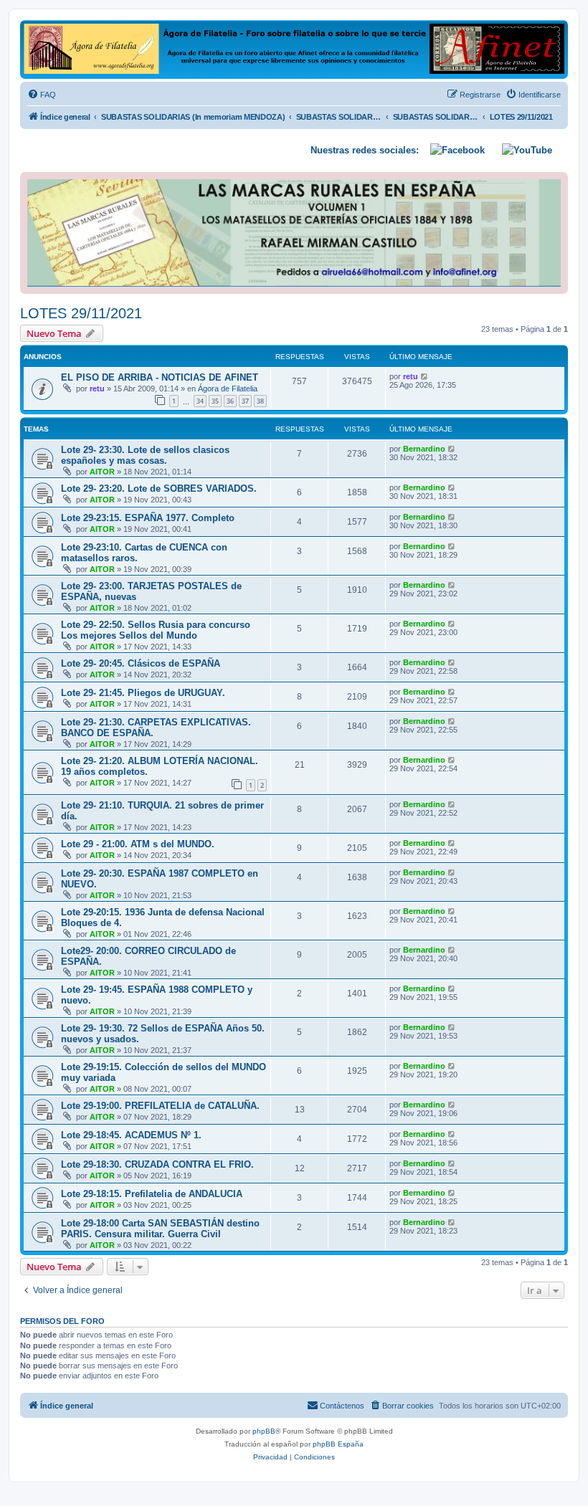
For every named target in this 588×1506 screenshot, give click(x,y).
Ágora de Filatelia (227, 388)
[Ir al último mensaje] (425, 376)
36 (230, 401)
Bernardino (424, 448)
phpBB (263, 1431)
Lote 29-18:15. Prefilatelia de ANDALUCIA (151, 1193)
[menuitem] (41, 94)
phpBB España (338, 1444)
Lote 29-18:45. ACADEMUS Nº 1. (131, 1135)
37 (245, 401)
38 (260, 401)
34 (200, 401)
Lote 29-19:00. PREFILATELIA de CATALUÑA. (160, 1105)
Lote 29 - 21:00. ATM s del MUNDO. (137, 844)
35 (215, 401)
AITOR (102, 471)
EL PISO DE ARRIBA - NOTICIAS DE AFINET (159, 377)
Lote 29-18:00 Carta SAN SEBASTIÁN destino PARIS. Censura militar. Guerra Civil (160, 1228)
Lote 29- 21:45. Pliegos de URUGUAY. (143, 692)
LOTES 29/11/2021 (81, 313)
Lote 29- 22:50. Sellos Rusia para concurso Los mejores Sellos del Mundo (155, 630)
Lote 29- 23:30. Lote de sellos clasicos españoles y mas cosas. (145, 455)
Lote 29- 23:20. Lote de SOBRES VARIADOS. (159, 488)
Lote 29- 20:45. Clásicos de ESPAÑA (140, 663)
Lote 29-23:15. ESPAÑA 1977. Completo (147, 518)
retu (97, 388)
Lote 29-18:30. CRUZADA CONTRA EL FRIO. (157, 1164)
